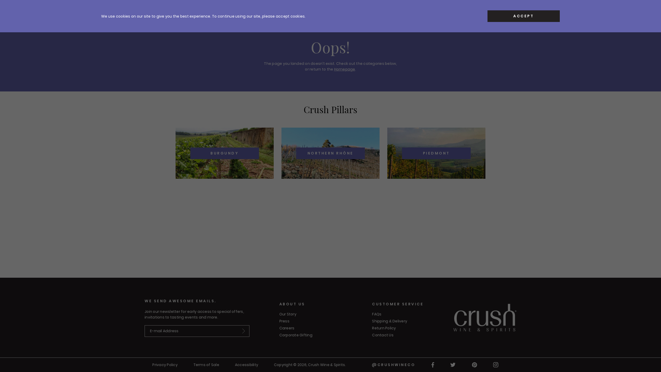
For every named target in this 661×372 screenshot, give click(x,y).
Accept (523, 16)
